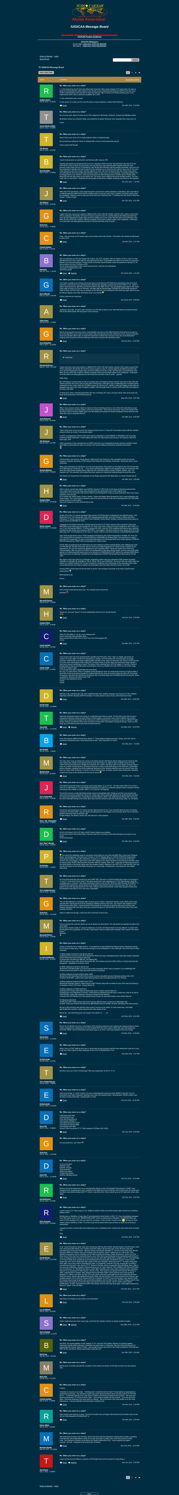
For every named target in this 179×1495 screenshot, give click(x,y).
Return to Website (46, 56)
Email (65, 105)
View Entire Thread (132, 80)
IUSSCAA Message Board (52, 67)
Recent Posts (44, 59)
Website (74, 273)
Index (56, 56)
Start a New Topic (46, 72)
